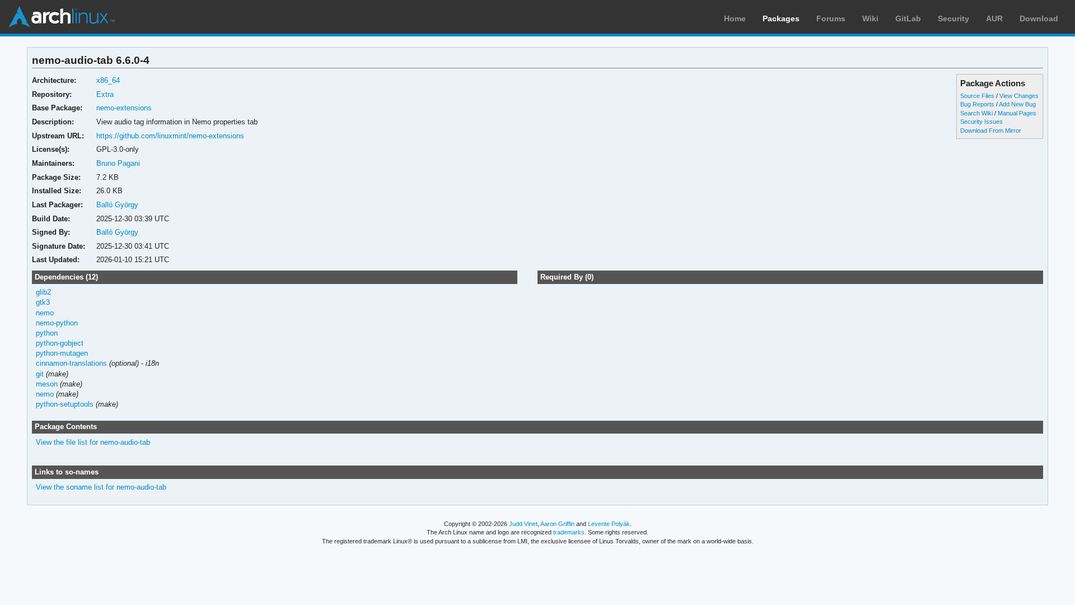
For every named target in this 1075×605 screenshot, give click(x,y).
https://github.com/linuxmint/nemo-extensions (170, 136)
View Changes (1019, 95)
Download (1039, 18)
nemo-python (57, 323)
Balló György (117, 205)
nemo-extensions (124, 108)
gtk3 (43, 302)
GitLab (908, 18)
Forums (830, 18)
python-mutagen (62, 353)
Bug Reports (977, 104)
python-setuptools (65, 404)
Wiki (870, 18)
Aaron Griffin (557, 523)
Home (735, 18)
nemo (45, 313)
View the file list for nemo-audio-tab (93, 442)
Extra (105, 94)
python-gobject (59, 343)
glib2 (43, 292)
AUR (994, 18)
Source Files (977, 95)
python (47, 333)
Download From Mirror (990, 130)
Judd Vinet (523, 523)
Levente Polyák (609, 523)
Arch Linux (61, 17)
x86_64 (108, 80)
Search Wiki (976, 113)
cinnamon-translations (71, 363)
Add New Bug (1017, 104)
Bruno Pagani (118, 163)
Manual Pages (1017, 113)
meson (47, 384)
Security (953, 18)
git (40, 374)
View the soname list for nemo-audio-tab (101, 487)
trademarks (569, 532)
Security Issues (981, 121)
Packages (781, 18)
